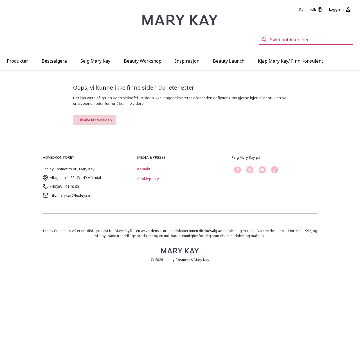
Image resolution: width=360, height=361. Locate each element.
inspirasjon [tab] (187, 61)
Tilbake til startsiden (95, 119)
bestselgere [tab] (54, 61)
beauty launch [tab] (228, 61)
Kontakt (143, 168)
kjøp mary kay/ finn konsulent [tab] (290, 61)
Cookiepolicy (148, 178)
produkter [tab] (17, 61)
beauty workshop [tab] (142, 61)
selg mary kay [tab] (95, 61)
